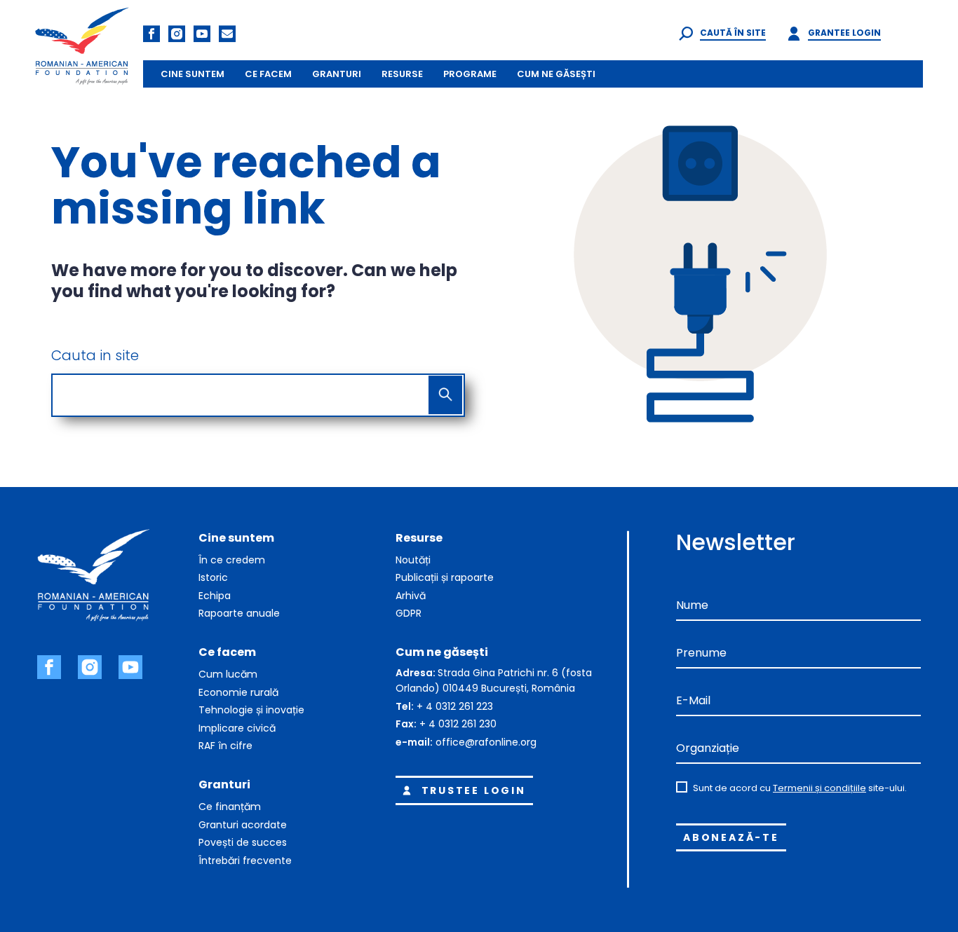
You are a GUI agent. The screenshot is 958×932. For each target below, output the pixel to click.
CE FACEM (268, 74)
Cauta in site (95, 355)
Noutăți (413, 560)
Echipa (214, 596)
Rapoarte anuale (239, 613)
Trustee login (473, 790)
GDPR (408, 613)
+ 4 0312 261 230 (458, 724)
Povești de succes (242, 842)
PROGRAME (470, 74)
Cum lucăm (227, 674)
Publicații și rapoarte (445, 577)
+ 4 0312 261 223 (455, 706)
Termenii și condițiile (819, 788)
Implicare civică (237, 728)
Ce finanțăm (229, 807)
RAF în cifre (225, 746)
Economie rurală (238, 692)
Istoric (213, 577)
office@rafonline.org (486, 742)
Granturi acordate (242, 825)
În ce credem (231, 560)
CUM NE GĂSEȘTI (556, 74)
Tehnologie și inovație (251, 710)
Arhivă (411, 596)
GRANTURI (336, 74)
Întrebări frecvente (245, 861)
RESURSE (402, 74)
